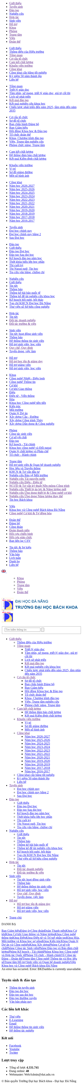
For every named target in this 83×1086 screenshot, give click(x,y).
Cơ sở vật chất (18, 437)
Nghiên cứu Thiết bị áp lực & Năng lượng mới (37, 489)
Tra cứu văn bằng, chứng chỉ (26, 272)
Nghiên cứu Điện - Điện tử (25, 482)
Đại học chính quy (20, 230)
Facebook (15, 1045)
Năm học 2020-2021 (22, 206)
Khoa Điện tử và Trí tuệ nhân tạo (46, 937)
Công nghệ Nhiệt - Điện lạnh (27, 378)
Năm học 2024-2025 (22, 192)
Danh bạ (14, 561)
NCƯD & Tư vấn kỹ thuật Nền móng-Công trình (39, 485)
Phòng (13, 31)
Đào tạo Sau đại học (21, 254)
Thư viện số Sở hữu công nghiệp (29, 306)
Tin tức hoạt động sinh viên (26, 333)
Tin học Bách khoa (20, 499)
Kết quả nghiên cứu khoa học (27, 103)
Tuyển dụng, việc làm (22, 351)
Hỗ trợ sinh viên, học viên (25, 344)
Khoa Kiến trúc (51, 941)
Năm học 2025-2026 (22, 189)
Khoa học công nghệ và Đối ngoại (30, 447)
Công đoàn (16, 526)
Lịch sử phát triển (20, 96)
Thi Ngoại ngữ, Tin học (23, 268)
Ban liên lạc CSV (20, 540)
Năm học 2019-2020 (22, 210)
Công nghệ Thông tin (22, 382)
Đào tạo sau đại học (21, 994)
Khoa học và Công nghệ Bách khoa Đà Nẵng (37, 509)
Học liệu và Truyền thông (25, 468)
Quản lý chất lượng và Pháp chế (28, 451)
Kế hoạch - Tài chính (22, 444)
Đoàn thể (14, 41)
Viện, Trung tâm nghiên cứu (26, 141)
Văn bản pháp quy (20, 1001)
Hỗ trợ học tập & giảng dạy (26, 361)
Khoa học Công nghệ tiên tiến (27, 402)
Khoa (12, 27)
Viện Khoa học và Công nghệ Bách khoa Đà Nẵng (39, 963)
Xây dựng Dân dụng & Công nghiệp (31, 423)
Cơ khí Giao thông (20, 388)
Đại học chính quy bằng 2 (25, 234)
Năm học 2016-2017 (22, 220)
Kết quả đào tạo (19, 100)
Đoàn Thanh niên (55, 930)
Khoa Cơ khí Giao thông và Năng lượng (30, 934)
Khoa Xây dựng (39, 944)
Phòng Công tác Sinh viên (23, 948)
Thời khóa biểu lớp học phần (26, 261)
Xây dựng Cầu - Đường (24, 416)
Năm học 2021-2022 (22, 203)
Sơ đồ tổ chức (17, 120)
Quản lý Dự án (18, 413)
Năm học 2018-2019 (22, 213)
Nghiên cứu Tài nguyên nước (27, 478)
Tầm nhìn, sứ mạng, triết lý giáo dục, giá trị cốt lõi (39, 93)
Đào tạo (14, 10)
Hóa (11, 399)
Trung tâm (15, 34)
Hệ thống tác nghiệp (21, 1030)
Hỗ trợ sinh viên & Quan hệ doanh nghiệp (35, 464)
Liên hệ (14, 79)
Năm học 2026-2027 (22, 185)
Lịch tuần (15, 557)
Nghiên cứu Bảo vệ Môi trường (28, 475)
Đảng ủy (25, 930)
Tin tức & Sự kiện (20, 547)
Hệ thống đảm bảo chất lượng (27, 155)
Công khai (15, 69)
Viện (12, 38)
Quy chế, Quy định (21, 347)
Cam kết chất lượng (21, 62)
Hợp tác (14, 17)
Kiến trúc (15, 406)
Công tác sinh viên (20, 433)
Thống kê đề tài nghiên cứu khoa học (32, 296)
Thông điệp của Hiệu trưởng (26, 51)
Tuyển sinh (16, 6)
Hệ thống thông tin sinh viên (26, 340)
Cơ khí (13, 385)
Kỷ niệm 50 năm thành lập (25, 76)
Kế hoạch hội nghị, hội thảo (26, 299)
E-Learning (16, 1020)
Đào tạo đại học (19, 991)
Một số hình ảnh (19, 175)
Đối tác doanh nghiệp (22, 320)
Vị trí (12, 168)
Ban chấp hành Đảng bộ (24, 124)
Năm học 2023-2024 (22, 196)
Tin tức (13, 285)
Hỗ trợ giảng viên (20, 364)
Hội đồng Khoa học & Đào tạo (28, 131)
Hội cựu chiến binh (21, 533)
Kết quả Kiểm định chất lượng (27, 158)
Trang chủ (15, 917)
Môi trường (16, 409)
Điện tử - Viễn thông (22, 395)
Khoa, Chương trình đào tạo (26, 138)
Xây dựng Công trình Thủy (26, 420)
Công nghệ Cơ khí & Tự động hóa (30, 513)
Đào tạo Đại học (19, 251)
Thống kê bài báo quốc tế (24, 292)
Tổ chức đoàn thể (20, 134)
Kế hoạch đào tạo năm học (25, 258)
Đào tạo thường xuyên (23, 998)
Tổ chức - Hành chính (22, 454)
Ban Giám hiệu (11, 930)
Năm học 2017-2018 (22, 217)
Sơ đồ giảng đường (21, 172)
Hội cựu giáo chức (20, 537)
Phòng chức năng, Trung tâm (27, 145)
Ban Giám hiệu (18, 127)
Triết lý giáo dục (19, 89)
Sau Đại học (16, 237)
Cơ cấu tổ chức (18, 58)
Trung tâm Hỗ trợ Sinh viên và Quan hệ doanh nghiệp (37, 962)
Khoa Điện (19, 937)
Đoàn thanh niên (19, 530)
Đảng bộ (14, 523)
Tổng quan (16, 55)
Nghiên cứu (16, 13)
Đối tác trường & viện (22, 323)
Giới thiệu (15, 3)
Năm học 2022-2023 (22, 199)
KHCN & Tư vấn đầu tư (24, 471)
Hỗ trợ (13, 24)
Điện (12, 392)
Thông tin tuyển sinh (22, 987)
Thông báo (16, 289)
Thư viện (14, 1016)
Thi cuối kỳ (16, 265)
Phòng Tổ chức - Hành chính (43, 955)
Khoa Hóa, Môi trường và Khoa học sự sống (41, 939)
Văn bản (14, 554)
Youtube (14, 1049)
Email (12, 1023)
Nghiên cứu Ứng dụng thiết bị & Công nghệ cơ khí (40, 492)
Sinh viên (15, 20)
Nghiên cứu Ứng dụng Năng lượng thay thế (36, 496)
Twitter (13, 1052)
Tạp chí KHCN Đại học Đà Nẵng (30, 303)
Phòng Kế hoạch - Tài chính (26, 951)
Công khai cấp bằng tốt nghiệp (28, 72)
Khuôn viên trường (21, 65)
